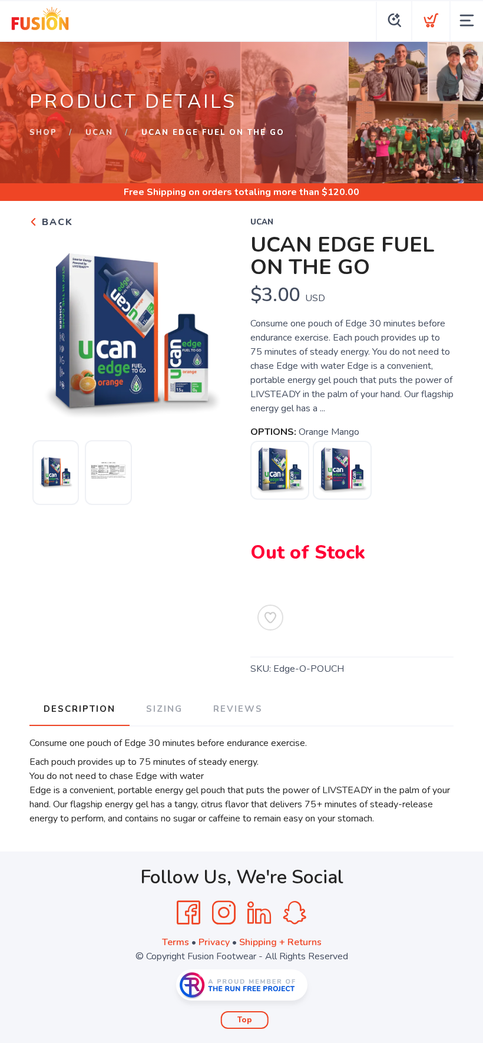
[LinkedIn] (259, 912)
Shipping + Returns (280, 942)
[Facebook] (188, 912)
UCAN (99, 132)
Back (55, 222)
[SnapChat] (294, 912)
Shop (43, 132)
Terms (175, 942)
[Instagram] (224, 912)
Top (244, 1020)
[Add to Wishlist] (270, 618)
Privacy (214, 942)
